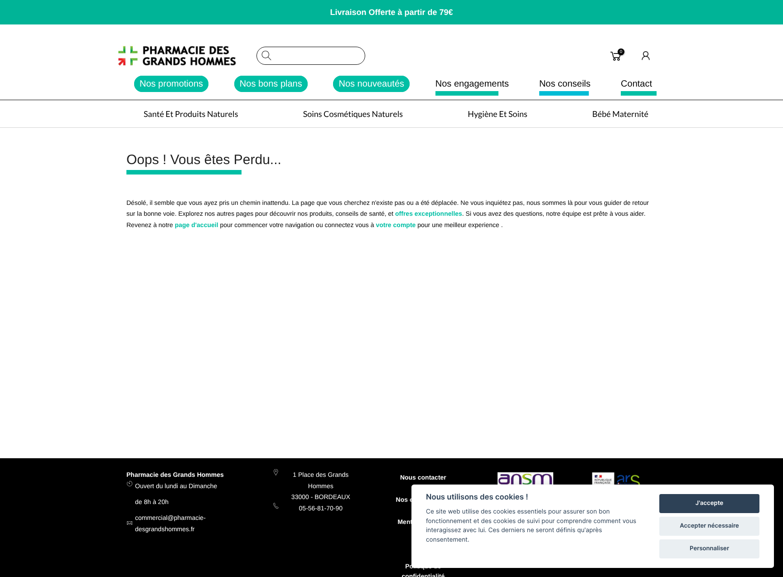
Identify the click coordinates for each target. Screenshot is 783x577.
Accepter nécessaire (709, 525)
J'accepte (709, 503)
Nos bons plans (271, 84)
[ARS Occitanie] (617, 484)
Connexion (646, 55)
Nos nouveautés (371, 84)
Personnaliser (709, 548)
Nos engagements (472, 84)
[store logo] (186, 55)
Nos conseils (564, 84)
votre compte (396, 224)
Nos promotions (171, 84)
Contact (636, 84)
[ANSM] (525, 480)
